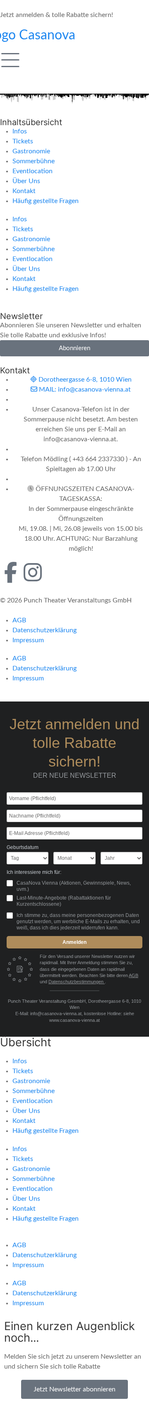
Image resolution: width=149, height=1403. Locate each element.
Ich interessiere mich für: (34, 872)
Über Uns (26, 181)
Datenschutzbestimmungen (76, 981)
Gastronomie (31, 151)
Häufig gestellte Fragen (45, 201)
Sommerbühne (33, 161)
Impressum (28, 640)
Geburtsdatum (22, 847)
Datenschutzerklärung (44, 630)
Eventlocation (32, 171)
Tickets (22, 141)
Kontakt (24, 191)
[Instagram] (32, 572)
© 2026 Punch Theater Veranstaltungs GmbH (66, 600)
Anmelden (74, 942)
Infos (19, 131)
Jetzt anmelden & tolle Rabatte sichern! (56, 15)
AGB (19, 620)
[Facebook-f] (10, 572)
